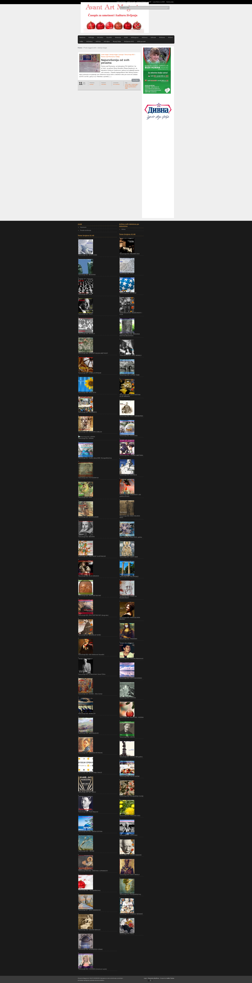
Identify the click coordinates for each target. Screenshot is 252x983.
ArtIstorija (118, 37)
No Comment (116, 84)
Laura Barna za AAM (159, 2)
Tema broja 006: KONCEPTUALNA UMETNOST (93, 353)
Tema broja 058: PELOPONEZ (129, 576)
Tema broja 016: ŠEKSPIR (86, 536)
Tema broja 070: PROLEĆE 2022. (130, 815)
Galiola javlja (169, 2)
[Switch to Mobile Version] (150, 981)
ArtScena (144, 37)
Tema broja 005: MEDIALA (86, 333)
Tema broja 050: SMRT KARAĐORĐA (131, 416)
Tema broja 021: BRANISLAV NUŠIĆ (89, 635)
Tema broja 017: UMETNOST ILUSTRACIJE (92, 556)
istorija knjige (114, 54)
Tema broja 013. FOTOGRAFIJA (88, 477)
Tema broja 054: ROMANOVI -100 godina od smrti (130, 495)
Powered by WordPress (153, 978)
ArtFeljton (107, 41)
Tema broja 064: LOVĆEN (128, 698)
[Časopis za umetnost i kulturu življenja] (115, 17)
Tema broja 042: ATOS (127, 273)
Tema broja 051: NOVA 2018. (129, 435)
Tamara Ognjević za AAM (144, 2)
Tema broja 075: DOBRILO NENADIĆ (131, 914)
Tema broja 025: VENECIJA (86, 713)
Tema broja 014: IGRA (85, 497)
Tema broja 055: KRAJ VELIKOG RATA (130, 516)
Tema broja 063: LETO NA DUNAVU (131, 678)
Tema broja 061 (129, 54)
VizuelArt (109, 37)
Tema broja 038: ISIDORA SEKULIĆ (89, 930)
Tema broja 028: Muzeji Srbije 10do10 (90, 772)
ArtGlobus (89, 41)
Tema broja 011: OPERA (85, 438)
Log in (145, 978)
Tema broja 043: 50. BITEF (128, 293)
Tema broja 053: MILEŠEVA (128, 475)
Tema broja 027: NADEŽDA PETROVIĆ (90, 753)
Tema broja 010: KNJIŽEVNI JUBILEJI (90, 432)
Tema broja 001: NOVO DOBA (87, 255)
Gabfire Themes (170, 978)
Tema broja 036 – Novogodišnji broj (89, 890)
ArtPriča (98, 41)
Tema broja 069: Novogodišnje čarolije (131, 796)
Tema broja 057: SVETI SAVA (129, 557)
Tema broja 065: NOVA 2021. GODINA (132, 717)
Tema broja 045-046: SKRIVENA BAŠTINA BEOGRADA (130, 334)
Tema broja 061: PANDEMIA (128, 639)
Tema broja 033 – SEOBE (86, 851)
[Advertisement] (158, 157)
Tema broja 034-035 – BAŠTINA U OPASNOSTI (93, 871)
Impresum (83, 227)
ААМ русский (131, 2)
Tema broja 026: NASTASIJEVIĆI (88, 733)
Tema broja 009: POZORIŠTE (87, 412)
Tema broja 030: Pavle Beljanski (88, 812)
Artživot (170, 37)
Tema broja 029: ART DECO (87, 792)
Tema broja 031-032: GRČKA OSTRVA (90, 831)
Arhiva (123, 229)
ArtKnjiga (91, 37)
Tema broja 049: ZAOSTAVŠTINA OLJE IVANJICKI (130, 395)
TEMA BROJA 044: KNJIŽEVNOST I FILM (131, 313)
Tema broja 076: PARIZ (127, 933)
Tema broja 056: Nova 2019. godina (131, 537)
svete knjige (104, 54)
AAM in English (121, 2)
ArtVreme (162, 37)
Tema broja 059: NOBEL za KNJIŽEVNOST (128, 597)
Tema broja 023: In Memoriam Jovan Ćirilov (91, 674)
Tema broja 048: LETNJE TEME (129, 375)
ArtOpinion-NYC (129, 41)
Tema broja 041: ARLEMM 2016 (129, 254)
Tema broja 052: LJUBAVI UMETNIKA (131, 455)
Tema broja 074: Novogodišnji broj (130, 894)
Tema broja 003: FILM (85, 294)
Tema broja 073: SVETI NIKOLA (129, 874)
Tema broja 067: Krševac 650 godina (131, 757)
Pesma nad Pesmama (108, 56)
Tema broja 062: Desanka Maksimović (131, 658)
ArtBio (81, 41)
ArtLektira (100, 37)
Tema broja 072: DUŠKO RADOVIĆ (131, 855)
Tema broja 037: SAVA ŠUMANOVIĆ (89, 910)
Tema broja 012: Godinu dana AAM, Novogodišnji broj (95, 458)
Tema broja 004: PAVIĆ (85, 314)
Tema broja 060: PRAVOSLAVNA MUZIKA (130, 618)
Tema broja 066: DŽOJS (127, 737)
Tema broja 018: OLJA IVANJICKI (88, 576)
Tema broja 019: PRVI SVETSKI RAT (89, 595)
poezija (121, 54)
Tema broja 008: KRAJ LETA (87, 392)
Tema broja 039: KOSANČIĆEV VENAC (90, 949)
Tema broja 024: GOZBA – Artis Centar (90, 694)
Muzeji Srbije (117, 41)
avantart (92, 84)
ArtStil (126, 37)
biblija (118, 56)
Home (80, 48)
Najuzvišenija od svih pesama (115, 61)
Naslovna (82, 37)
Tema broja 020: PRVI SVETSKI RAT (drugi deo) (93, 615)
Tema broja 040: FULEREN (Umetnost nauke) (92, 969)
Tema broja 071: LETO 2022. (129, 835)
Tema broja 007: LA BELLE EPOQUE (89, 373)
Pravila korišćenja (85, 230)
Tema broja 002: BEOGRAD (87, 274)
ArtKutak (153, 37)
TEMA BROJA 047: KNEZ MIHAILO (130, 355)
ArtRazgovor (135, 37)
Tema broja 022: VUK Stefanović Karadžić (91, 654)
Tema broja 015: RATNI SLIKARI (88, 517)
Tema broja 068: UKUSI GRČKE (129, 776)
